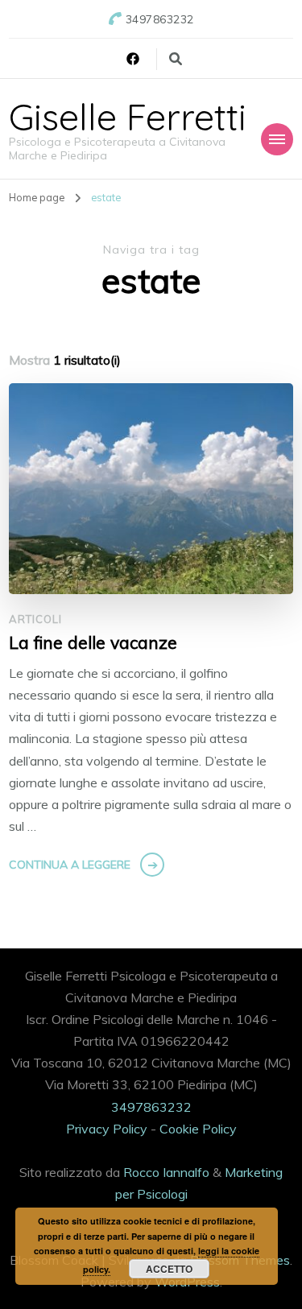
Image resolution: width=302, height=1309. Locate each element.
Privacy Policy (106, 1129)
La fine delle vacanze (93, 642)
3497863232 (151, 1107)
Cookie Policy (198, 1129)
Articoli (35, 619)
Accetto (169, 1269)
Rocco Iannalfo (166, 1172)
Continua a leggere (69, 864)
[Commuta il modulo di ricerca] (175, 58)
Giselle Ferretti (127, 116)
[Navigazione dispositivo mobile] (277, 139)
